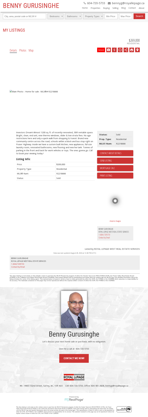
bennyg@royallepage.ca (116, 385)
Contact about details (110, 153)
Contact (132, 7)
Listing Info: (23, 159)
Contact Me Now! (74, 358)
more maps (115, 221)
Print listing (106, 175)
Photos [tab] (22, 50)
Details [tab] (13, 50)
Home (85, 7)
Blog (123, 7)
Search (139, 16)
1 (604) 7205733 (104, 234)
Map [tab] (31, 50)
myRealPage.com (74, 400)
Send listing (106, 160)
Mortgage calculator (116, 168)
